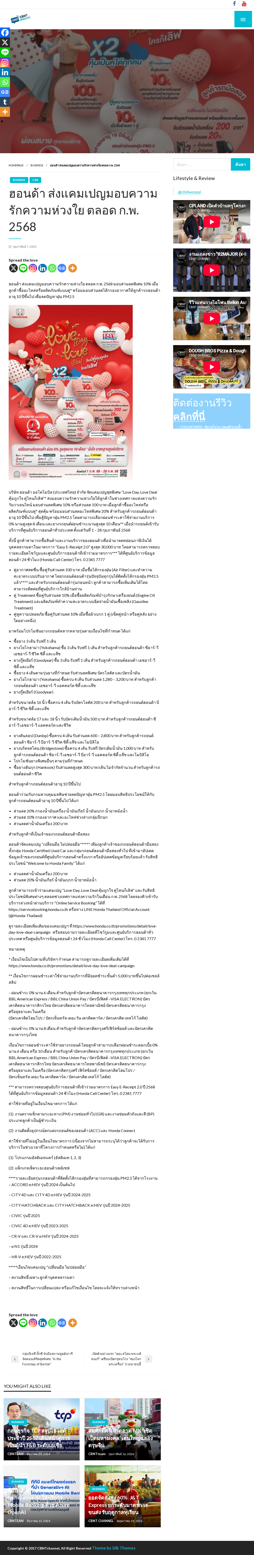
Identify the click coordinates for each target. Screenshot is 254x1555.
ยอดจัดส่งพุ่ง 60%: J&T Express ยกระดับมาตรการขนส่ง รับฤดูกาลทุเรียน (118, 1504)
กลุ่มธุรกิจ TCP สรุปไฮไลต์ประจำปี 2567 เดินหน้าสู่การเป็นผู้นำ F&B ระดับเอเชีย (38, 1437)
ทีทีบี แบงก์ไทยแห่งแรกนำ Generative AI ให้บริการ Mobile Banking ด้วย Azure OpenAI (38, 1501)
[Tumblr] (5, 102)
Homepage (16, 165)
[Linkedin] (42, 268)
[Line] (23, 268)
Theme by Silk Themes (113, 1548)
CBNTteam (97, 1454)
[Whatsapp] (52, 268)
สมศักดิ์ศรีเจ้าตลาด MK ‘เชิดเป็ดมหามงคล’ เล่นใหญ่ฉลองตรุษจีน (120, 1437)
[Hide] (2, 121)
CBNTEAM (15, 1454)
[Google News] (62, 268)
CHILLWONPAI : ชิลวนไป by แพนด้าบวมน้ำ (211, 427)
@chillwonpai (189, 191)
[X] (13, 268)
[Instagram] (33, 268)
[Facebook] (5, 32)
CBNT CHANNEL (101, 1521)
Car (35, 179)
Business (37, 165)
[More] (72, 268)
